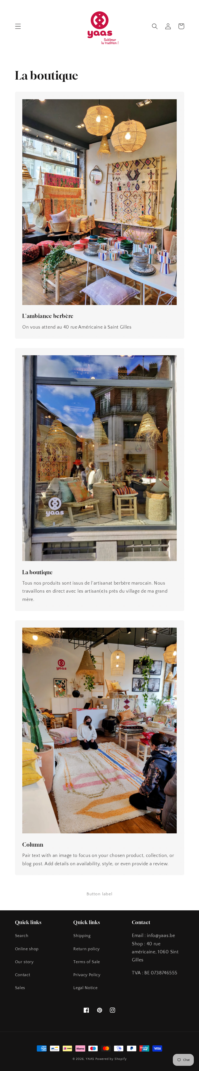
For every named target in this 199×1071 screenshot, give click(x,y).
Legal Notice (85, 987)
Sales (20, 987)
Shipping (82, 935)
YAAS (90, 1059)
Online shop (27, 949)
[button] (18, 26)
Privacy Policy (87, 975)
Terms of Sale (86, 962)
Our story (24, 962)
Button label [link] (100, 893)
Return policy (86, 949)
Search (22, 935)
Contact (22, 975)
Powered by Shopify (111, 1059)
